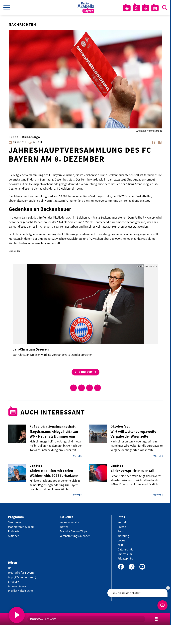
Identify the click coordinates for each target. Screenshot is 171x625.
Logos (121, 540)
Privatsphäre (125, 558)
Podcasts (14, 531)
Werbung (123, 536)
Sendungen (15, 522)
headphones (154, 142)
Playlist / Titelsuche (20, 591)
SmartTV (13, 581)
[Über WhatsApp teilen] (89, 388)
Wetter (64, 527)
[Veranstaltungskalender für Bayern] (155, 8)
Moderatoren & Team (21, 527)
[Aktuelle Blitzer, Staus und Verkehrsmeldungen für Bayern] (146, 8)
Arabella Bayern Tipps (73, 531)
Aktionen (13, 536)
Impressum (125, 554)
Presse (122, 527)
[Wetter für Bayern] (127, 8)
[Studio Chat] (136, 8)
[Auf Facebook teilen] (73, 388)
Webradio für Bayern (21, 572)
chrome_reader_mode (160, 142)
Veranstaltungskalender (75, 536)
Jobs (121, 531)
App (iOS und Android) (22, 577)
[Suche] (165, 8)
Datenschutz (125, 549)
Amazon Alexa (17, 586)
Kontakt (123, 522)
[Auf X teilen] (81, 388)
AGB (120, 545)
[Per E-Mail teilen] (97, 388)
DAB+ (11, 568)
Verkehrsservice (69, 522)
